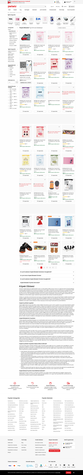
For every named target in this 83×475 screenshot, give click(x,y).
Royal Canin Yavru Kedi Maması (69, 426)
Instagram (51, 467)
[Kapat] (74, 2)
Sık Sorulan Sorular (39, 442)
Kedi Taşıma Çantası (12, 416)
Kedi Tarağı (21, 411)
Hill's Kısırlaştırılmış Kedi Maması (57, 426)
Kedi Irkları (24, 447)
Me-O (43, 423)
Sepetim (72, 6)
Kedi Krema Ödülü (11, 428)
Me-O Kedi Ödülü (68, 428)
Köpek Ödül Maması (34, 406)
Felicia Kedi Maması (57, 413)
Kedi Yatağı (21, 409)
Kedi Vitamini (21, 404)
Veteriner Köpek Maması (35, 428)
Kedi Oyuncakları (11, 418)
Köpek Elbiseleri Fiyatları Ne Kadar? (30, 282)
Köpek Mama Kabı (34, 412)
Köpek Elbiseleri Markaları (12, 66)
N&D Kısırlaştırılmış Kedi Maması (57, 429)
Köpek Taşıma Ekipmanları (11, 54)
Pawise (11, 73)
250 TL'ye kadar (13, 89)
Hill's (43, 404)
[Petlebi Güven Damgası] (30, 466)
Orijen (43, 419)
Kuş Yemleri (33, 420)
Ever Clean (44, 425)
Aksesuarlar (11, 43)
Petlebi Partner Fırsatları (13, 447)
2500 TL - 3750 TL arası (13, 100)
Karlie (11, 69)
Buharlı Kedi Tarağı (22, 421)
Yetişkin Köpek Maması (35, 400)
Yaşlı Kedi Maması (22, 427)
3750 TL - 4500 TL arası (13, 103)
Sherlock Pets (12, 74)
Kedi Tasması (21, 406)
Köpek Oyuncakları (34, 410)
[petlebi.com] (8, 12)
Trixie (11, 76)
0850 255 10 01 (53, 443)
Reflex (43, 415)
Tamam (68, 472)
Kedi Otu (20, 413)
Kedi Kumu (10, 409)
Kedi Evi (20, 415)
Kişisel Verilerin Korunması (40, 452)
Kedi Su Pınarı (10, 424)
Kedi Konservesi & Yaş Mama (12, 411)
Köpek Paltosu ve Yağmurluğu (13, 36)
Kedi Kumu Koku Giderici (23, 402)
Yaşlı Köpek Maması (23, 429)
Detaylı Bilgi (57, 472)
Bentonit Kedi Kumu (11, 426)
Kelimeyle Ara (11, 80)
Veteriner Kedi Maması (35, 426)
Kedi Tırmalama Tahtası (12, 422)
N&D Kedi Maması (56, 406)
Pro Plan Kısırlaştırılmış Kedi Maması (58, 420)
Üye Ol (52, 6)
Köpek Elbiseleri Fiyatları (12, 87)
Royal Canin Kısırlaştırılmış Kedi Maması (58, 423)
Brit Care (43, 411)
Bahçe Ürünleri (11, 61)
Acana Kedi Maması (57, 409)
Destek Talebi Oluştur (54, 450)
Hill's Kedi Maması (56, 404)
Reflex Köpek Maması (68, 419)
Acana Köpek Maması (69, 413)
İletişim (9, 452)
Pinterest (73, 467)
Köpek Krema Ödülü (11, 430)
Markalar (34, 9)
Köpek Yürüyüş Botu (13, 38)
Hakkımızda (10, 442)
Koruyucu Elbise (12, 42)
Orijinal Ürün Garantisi (12, 445)
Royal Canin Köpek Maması (70, 406)
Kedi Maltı (21, 419)
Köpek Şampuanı (34, 418)
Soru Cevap (24, 445)
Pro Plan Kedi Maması (57, 400)
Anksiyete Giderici (13, 40)
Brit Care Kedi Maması (57, 411)
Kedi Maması (10, 400)
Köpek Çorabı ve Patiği (12, 33)
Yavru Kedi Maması (11, 402)
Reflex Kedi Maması (56, 415)
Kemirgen (27, 9)
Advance (43, 417)
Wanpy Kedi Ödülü (56, 431)
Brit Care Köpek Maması (69, 415)
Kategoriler (10, 27)
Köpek (15, 9)
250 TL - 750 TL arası (13, 91)
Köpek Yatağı (33, 416)
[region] (13, 73)
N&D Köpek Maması (68, 411)
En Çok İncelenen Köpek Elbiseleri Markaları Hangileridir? (36, 272)
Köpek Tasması (33, 414)
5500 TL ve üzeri (13, 108)
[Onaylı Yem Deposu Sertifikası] (36, 466)
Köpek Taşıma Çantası (35, 408)
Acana (43, 409)
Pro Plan (43, 400)
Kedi (9, 9)
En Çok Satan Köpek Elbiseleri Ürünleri (30, 275)
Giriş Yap (57, 6)
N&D (43, 406)
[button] (75, 20)
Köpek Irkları (24, 450)
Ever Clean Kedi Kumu (69, 430)
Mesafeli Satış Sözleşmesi (40, 445)
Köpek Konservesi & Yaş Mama (35, 403)
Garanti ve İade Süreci (40, 450)
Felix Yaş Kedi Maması (69, 400)
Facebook (56, 467)
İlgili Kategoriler (12, 49)
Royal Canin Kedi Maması (58, 402)
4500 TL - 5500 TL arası (13, 106)
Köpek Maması (22, 423)
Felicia (43, 413)
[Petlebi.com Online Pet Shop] (12, 6)
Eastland (11, 68)
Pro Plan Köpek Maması (69, 404)
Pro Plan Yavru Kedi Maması (70, 423)
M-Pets (11, 71)
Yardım (65, 6)
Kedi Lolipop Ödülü (34, 430)
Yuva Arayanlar (71, 9)
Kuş (21, 9)
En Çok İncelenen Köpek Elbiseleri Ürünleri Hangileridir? (35, 279)
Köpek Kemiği (11, 59)
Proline (43, 427)
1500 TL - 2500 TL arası (13, 97)
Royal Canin (44, 402)
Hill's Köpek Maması (68, 409)
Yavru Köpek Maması (23, 425)
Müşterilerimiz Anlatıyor (13, 450)
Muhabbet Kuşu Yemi (34, 422)
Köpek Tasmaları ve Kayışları (12, 51)
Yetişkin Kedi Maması (12, 406)
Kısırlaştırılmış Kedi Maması (13, 404)
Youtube (64, 467)
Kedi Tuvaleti (10, 420)
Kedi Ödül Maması (11, 414)
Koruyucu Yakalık (12, 45)
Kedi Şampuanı (22, 417)
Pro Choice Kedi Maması (69, 402)
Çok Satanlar (43, 9)
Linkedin (68, 467)
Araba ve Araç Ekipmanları (11, 57)
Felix (43, 429)
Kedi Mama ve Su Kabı (23, 400)
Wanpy (43, 421)
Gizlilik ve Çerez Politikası (40, 454)
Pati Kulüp (61, 9)
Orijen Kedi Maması (56, 417)
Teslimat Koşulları (39, 447)
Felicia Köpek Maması (69, 417)
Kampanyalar (52, 9)
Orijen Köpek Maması (68, 421)
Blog (22, 442)
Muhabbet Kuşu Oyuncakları (36, 424)
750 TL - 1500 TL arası (13, 94)
